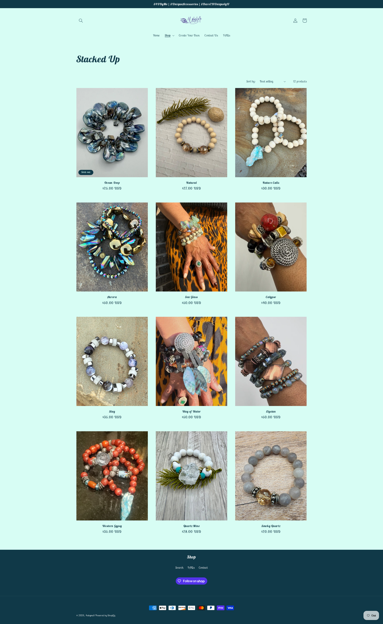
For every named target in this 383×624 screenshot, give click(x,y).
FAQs (191, 567)
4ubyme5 (90, 615)
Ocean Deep (112, 183)
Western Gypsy (112, 526)
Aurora (112, 297)
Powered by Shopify (105, 615)
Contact (203, 567)
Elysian (271, 411)
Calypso (271, 297)
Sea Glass (191, 297)
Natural (191, 183)
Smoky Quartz (271, 526)
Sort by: (251, 81)
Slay (112, 411)
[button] (81, 20)
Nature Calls (271, 183)
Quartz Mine (191, 526)
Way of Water (191, 411)
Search (179, 567)
